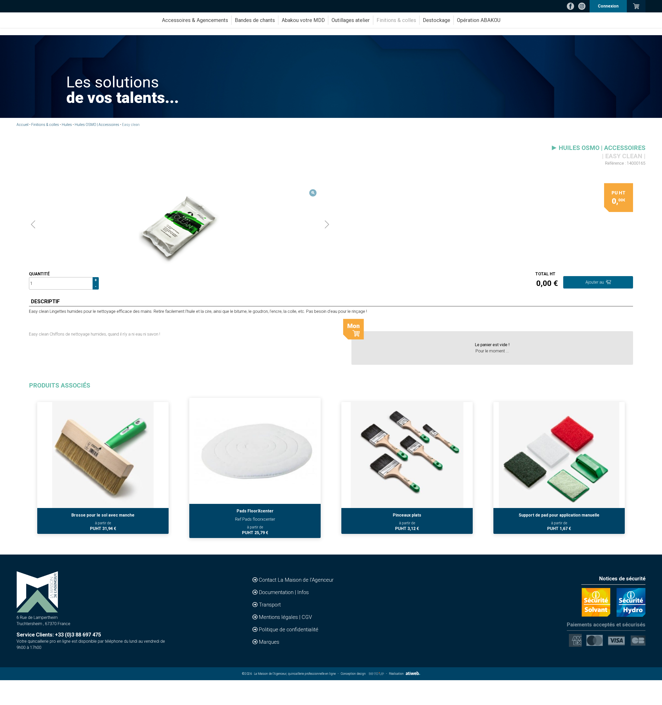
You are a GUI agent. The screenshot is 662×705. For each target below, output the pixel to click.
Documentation (277, 592)
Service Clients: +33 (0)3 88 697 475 (59, 635)
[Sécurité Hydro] (630, 602)
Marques (269, 642)
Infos (303, 592)
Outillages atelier (351, 20)
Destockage (436, 20)
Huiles (67, 125)
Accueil (22, 125)
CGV (307, 617)
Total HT (545, 273)
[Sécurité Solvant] (595, 602)
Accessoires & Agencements (195, 20)
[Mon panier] (636, 6)
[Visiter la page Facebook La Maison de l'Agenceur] (570, 6)
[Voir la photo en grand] (180, 224)
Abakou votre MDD (303, 20)
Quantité (39, 273)
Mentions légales (279, 617)
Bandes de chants (255, 20)
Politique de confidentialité (288, 629)
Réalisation (396, 674)
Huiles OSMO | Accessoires (97, 125)
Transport (270, 605)
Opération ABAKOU (478, 20)
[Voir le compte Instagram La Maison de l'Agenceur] (581, 6)
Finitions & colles (396, 20)
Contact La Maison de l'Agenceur (296, 580)
